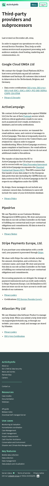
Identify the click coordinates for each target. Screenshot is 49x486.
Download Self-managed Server (14, 415)
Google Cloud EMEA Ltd (18, 64)
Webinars (5, 402)
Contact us (6, 386)
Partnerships (7, 375)
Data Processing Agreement (35, 164)
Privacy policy (10, 295)
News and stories (8, 372)
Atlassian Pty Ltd (13, 309)
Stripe (40, 252)
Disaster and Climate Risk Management (17, 445)
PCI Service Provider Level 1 (29, 299)
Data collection (7, 458)
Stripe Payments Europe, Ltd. (22, 243)
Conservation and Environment (13, 442)
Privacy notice (38, 473)
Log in (43, 5)
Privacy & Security (12, 98)
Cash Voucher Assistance (11, 439)
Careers (5, 378)
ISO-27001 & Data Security (12, 369)
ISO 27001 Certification (14, 336)
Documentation (8, 399)
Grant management (9, 433)
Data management (9, 461)
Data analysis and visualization (13, 464)
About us (5, 366)
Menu (34, 5)
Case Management (9, 430)
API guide (5, 409)
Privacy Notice (10, 234)
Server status (7, 473)
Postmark (27, 116)
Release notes (7, 412)
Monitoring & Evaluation (11, 425)
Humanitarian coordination (12, 427)
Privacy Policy (10, 198)
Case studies (7, 396)
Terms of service (24, 473)
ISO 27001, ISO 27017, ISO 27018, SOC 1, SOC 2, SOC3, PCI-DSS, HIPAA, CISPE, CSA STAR (25, 91)
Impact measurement (10, 436)
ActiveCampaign (13, 107)
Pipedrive (8, 208)
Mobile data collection (10, 455)
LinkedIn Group (13, 476)
